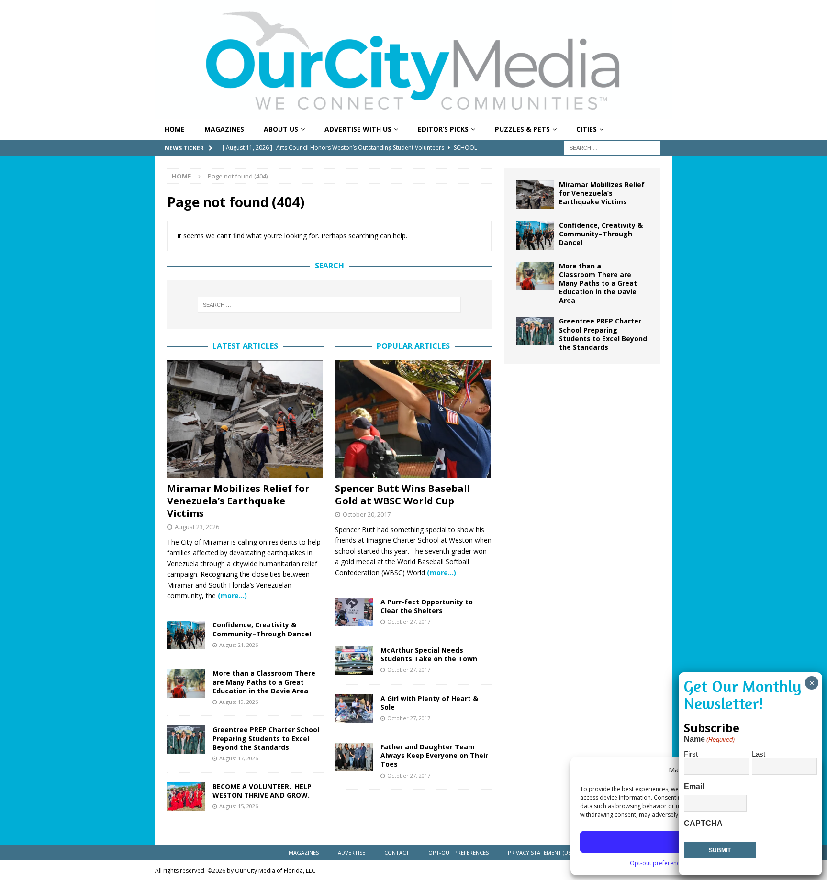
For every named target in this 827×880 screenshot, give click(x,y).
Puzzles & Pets (522, 129)
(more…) (232, 595)
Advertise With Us (357, 129)
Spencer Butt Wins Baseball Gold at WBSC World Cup (402, 494)
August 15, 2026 (238, 806)
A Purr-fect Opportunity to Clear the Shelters (426, 606)
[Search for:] (612, 147)
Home (175, 129)
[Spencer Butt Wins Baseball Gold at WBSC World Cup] (413, 419)
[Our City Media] (413, 113)
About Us (281, 129)
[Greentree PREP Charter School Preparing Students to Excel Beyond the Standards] (186, 739)
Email (694, 786)
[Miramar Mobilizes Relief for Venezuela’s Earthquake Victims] (245, 419)
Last (758, 754)
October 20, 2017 (367, 514)
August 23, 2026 (197, 527)
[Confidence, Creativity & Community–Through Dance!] (186, 635)
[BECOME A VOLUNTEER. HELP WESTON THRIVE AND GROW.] (186, 796)
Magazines (224, 129)
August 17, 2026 (238, 758)
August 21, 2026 (238, 644)
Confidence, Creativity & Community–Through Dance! (261, 629)
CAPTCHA (703, 823)
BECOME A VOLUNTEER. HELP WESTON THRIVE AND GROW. (262, 791)
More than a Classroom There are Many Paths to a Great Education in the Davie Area (263, 681)
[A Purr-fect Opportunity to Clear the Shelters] (354, 612)
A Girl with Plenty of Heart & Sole (429, 703)
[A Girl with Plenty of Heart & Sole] (354, 708)
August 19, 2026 (238, 701)
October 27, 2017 (408, 621)
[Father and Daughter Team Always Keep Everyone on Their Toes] (354, 757)
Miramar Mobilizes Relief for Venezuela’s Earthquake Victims (238, 501)
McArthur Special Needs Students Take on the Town (428, 654)
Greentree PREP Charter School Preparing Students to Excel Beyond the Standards (265, 738)
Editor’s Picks (443, 129)
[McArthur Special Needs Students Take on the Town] (354, 660)
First (691, 754)
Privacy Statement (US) (540, 852)
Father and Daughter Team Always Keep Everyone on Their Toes (434, 755)
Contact (396, 852)
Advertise (351, 852)
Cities (586, 129)
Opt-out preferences (658, 863)
